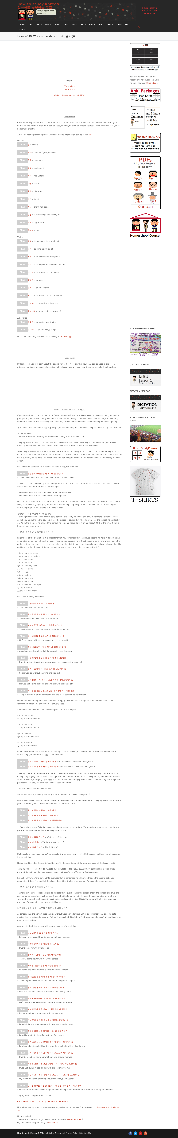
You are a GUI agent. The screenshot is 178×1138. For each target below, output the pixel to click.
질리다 (30, 322)
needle (35, 144)
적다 (29, 249)
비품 (29, 168)
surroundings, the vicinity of (47, 214)
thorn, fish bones (41, 207)
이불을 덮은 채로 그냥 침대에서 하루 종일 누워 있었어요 (52, 1063)
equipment (39, 168)
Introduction (69, 89)
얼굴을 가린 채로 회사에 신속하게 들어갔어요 (47, 1031)
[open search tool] (139, 27)
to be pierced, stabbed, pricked (50, 264)
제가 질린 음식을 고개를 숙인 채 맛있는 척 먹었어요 (50, 1042)
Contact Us (85, 1133)
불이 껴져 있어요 (35, 847)
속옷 (29, 160)
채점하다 (31, 303)
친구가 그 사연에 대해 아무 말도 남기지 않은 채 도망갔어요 (54, 1074)
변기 (29, 199)
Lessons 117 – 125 (74, 1119)
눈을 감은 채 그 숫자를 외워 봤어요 (43, 933)
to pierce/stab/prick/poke (48, 256)
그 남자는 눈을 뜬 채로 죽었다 (41, 603)
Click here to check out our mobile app (149, 10)
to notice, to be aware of (49, 311)
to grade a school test (48, 303)
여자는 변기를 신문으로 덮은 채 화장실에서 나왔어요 (51, 690)
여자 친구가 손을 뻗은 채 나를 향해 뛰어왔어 (47, 1009)
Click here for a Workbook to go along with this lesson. (42, 1101)
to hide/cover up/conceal (47, 272)
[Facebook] (130, 1133)
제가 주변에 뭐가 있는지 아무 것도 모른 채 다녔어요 (50, 1053)
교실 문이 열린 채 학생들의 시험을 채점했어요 (48, 1020)
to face (39, 280)
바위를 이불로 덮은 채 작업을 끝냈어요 (45, 965)
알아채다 (31, 311)
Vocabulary (69, 86)
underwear (39, 160)
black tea (38, 191)
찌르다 (30, 256)
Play (22, 145)
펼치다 (30, 295)
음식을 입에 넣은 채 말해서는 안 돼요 (44, 614)
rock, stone (39, 176)
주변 (29, 214)
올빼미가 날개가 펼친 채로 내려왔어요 (44, 954)
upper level (39, 222)
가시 (29, 207)
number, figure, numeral (45, 152)
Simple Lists (151, 83)
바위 (29, 176)
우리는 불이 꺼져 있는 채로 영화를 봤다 (45, 820)
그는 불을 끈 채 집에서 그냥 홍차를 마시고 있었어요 (50, 680)
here (91, 135)
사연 (29, 183)
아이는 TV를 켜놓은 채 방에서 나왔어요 (45, 625)
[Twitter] (135, 1133)
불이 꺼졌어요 (34, 842)
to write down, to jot (43, 249)
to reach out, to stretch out (46, 241)
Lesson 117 (53, 1122)
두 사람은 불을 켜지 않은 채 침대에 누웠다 (46, 976)
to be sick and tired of (46, 322)
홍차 (29, 191)
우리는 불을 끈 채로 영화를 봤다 (42, 761)
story (36, 183)
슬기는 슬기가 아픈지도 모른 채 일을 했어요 (47, 669)
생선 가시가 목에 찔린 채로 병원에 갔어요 (46, 987)
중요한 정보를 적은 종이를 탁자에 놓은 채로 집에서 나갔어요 (54, 1085)
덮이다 (30, 287)
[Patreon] (145, 1133)
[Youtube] (140, 1133)
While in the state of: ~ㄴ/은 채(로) (69, 95)
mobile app (66, 336)
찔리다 (30, 264)
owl (37, 230)
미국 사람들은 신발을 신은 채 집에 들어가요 (47, 647)
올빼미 (30, 230)
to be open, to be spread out (49, 295)
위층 (29, 222)
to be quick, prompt (47, 329)
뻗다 (29, 241)
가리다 (30, 272)
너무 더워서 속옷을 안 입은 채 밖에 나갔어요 (47, 658)
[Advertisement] (69, 59)
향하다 (30, 280)
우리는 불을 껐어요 (36, 837)
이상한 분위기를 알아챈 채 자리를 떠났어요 (47, 998)
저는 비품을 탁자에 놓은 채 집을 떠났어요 (46, 636)
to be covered (42, 287)
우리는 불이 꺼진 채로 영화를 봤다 (43, 766)
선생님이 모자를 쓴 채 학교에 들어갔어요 (46, 473)
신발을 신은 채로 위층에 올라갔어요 (43, 944)
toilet (36, 199)
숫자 (29, 152)
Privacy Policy (72, 1133)
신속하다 (31, 329)
